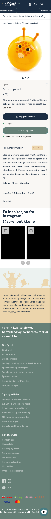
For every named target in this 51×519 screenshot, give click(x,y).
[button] (23, 78)
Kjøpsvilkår (7, 444)
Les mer (7, 108)
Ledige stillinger (10, 385)
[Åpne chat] (44, 512)
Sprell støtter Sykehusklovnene (17, 372)
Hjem (4, 23)
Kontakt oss (8, 440)
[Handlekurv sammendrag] (41, 4)
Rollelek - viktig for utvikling (16, 413)
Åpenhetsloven (9, 377)
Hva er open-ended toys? (15, 408)
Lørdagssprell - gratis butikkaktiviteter (22, 363)
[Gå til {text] (4, 481)
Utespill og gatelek (30, 23)
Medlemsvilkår (9, 457)
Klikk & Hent (8, 466)
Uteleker (18, 23)
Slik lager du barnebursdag (15, 417)
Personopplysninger (12, 462)
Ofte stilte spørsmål (12, 471)
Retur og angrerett (11, 453)
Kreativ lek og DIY (11, 421)
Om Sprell (7, 350)
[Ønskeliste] (35, 4)
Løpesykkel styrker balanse (16, 399)
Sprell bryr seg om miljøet (15, 368)
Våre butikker (9, 354)
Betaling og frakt (10, 449)
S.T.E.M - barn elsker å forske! (17, 404)
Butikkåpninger (9, 359)
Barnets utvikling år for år (15, 426)
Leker (10, 23)
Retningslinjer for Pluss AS (15, 381)
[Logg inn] (30, 4)
